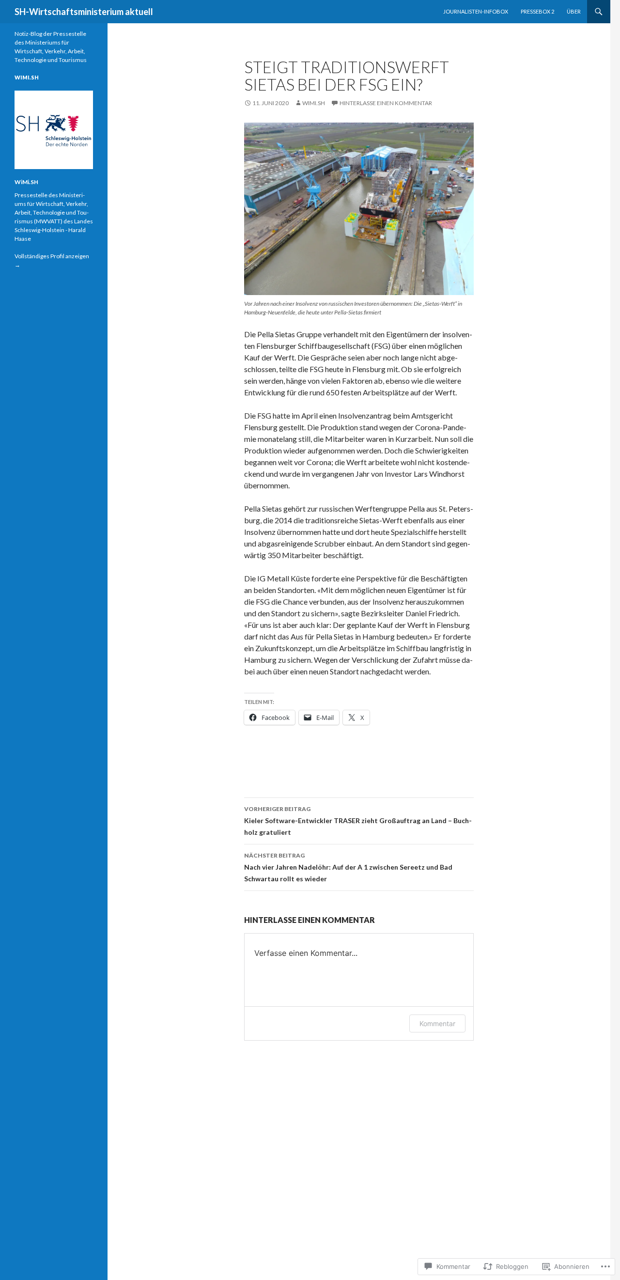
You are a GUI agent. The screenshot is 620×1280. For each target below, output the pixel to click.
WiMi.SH (313, 103)
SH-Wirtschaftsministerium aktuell (84, 11)
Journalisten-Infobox (475, 11)
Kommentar (437, 1023)
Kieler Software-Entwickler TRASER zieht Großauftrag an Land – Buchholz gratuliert (358, 820)
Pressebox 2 (537, 11)
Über (574, 11)
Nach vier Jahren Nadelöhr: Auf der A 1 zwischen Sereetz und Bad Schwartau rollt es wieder (348, 867)
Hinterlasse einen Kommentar (386, 103)
